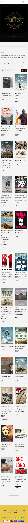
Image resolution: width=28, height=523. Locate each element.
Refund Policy (4, 510)
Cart (25, 2)
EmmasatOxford (10, 518)
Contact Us (16, 512)
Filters (24, 70)
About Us (10, 512)
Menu (4, 2)
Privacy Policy (22, 510)
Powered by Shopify (20, 518)
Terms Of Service (13, 510)
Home (2, 44)
